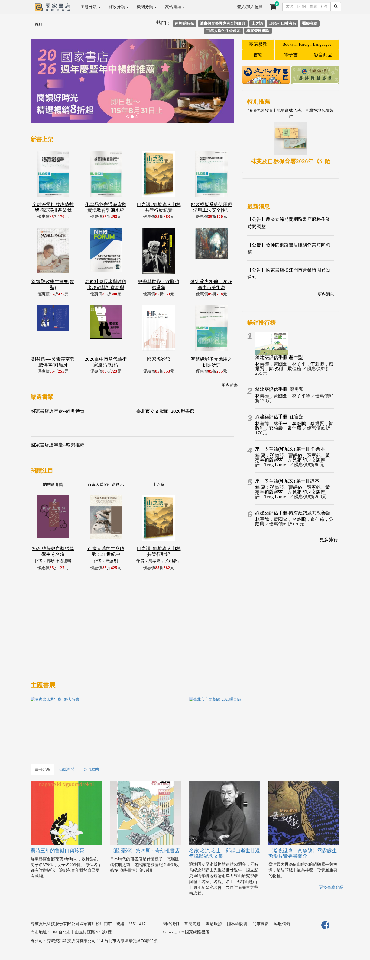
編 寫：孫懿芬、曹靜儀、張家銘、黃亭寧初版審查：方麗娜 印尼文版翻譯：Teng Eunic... (292, 460)
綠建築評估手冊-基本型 (279, 357)
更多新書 (230, 385)
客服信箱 (282, 924)
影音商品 (323, 54)
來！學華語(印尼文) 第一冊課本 (287, 481)
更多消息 (326, 294)
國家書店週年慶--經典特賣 (58, 411)
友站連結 (173, 7)
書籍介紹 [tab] (42, 769)
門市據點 (260, 924)
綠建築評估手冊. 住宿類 (279, 416)
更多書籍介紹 (331, 887)
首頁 (38, 24)
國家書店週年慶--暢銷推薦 (58, 445)
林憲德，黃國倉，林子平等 (282, 396)
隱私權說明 (237, 924)
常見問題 (192, 924)
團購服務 (258, 44)
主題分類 (89, 7)
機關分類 (145, 7)
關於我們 (171, 924)
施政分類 (117, 7)
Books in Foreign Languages (307, 44)
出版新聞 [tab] (66, 769)
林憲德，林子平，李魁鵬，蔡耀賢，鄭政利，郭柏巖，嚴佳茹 (294, 426)
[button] (46, 83)
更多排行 (329, 539)
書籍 (258, 54)
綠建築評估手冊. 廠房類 (279, 389)
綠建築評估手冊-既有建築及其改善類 (292, 512)
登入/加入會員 (249, 7)
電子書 (291, 54)
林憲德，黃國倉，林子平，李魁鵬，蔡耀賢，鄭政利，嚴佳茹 (294, 366)
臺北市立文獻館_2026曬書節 (165, 411)
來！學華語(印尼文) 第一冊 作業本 (290, 449)
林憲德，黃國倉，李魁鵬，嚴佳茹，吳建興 (294, 522)
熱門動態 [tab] (91, 769)
